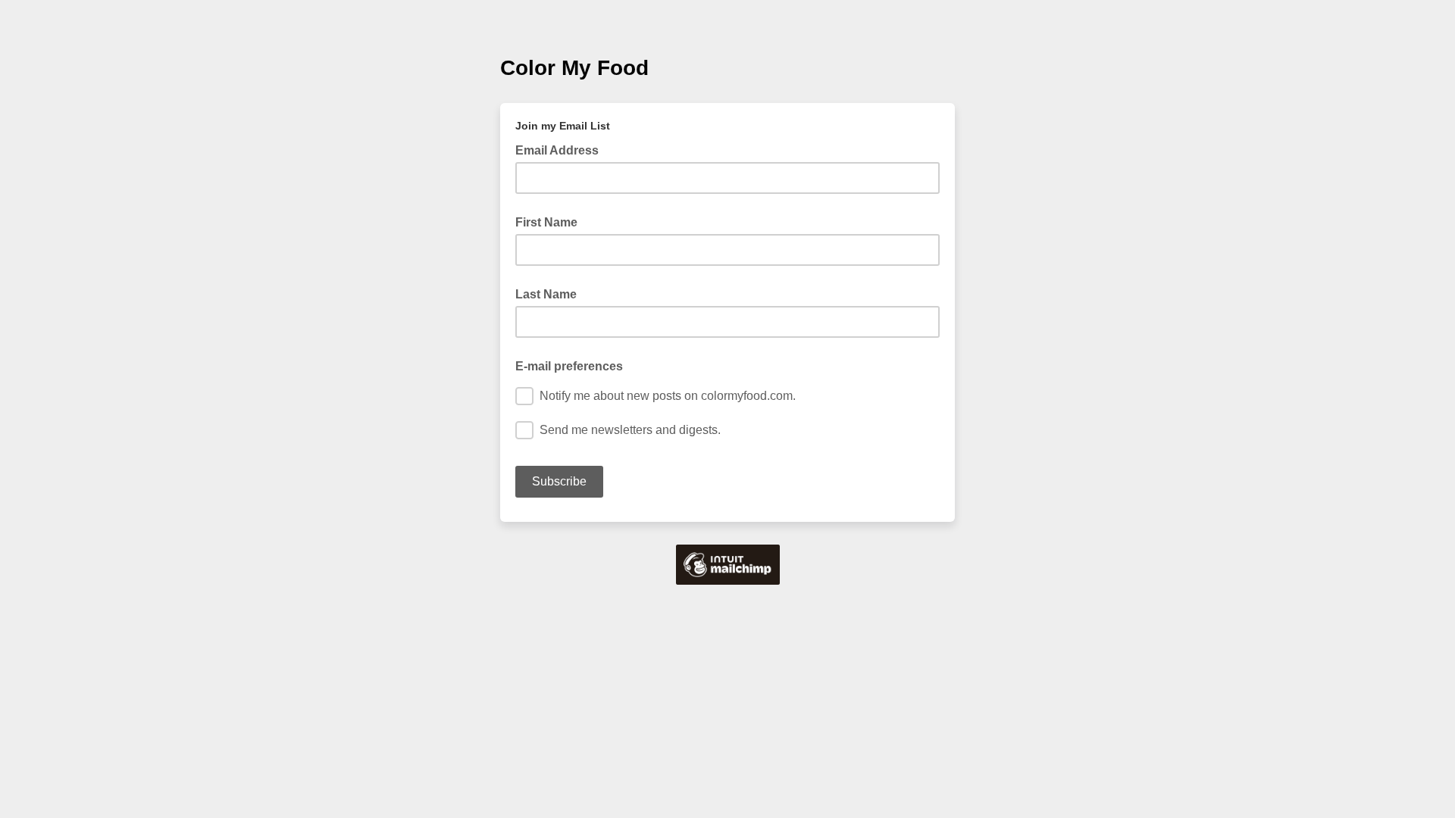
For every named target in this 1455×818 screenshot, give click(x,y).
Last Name (546, 294)
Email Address (561, 149)
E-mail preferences (569, 366)
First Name (546, 222)
